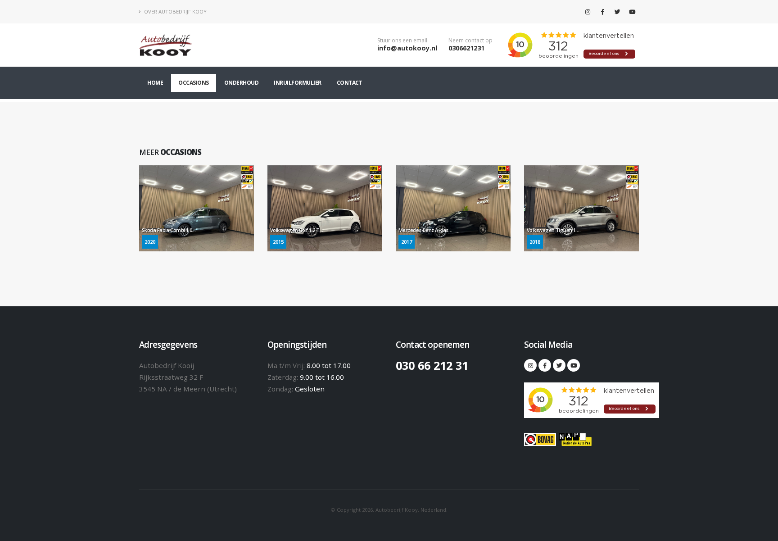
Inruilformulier (297, 82)
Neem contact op (470, 40)
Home (155, 82)
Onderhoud (241, 82)
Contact (349, 82)
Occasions (193, 82)
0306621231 (466, 48)
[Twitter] (617, 11)
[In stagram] (587, 11)
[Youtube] (632, 11)
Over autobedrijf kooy (175, 11)
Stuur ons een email (402, 40)
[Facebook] (602, 11)
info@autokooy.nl (407, 48)
